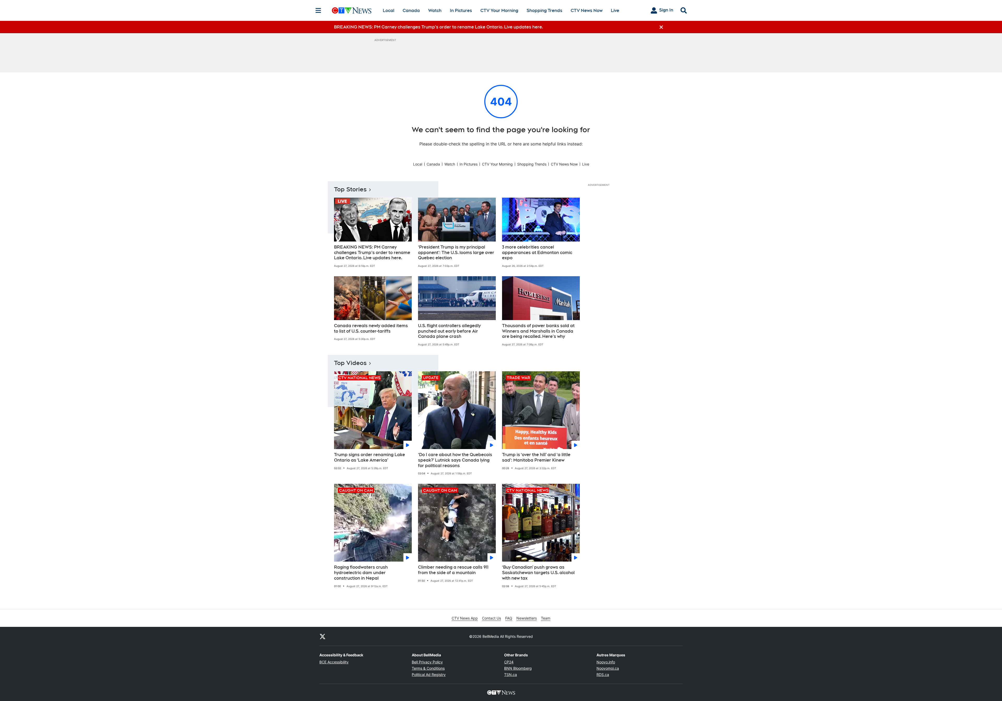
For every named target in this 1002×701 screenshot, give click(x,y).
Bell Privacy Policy (427, 662)
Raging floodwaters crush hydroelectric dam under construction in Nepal (361, 573)
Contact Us (491, 618)
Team (545, 618)
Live (615, 10)
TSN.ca (510, 674)
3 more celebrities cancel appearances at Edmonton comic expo (537, 253)
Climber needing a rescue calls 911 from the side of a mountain (453, 570)
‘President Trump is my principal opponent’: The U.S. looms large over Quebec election (456, 253)
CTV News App (465, 618)
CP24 (509, 662)
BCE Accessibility (334, 662)
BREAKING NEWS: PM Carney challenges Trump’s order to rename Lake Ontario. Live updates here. (372, 253)
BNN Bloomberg (518, 668)
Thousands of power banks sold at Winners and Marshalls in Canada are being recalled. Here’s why (538, 331)
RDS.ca (603, 674)
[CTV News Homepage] (351, 10)
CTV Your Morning (499, 10)
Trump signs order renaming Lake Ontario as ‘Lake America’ (369, 457)
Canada (411, 10)
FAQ (508, 618)
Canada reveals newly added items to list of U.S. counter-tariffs (371, 328)
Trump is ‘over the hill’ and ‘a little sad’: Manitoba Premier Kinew (536, 457)
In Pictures (461, 10)
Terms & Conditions (428, 668)
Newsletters (526, 618)
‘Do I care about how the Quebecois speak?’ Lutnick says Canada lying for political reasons (455, 460)
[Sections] (318, 10)
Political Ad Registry (429, 674)
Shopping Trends (544, 10)
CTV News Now (587, 10)
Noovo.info (606, 662)
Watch (435, 10)
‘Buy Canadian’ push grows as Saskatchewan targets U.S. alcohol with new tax (538, 573)
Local (388, 10)
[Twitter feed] (322, 636)
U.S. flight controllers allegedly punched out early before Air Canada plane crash (449, 331)
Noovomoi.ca (608, 668)
